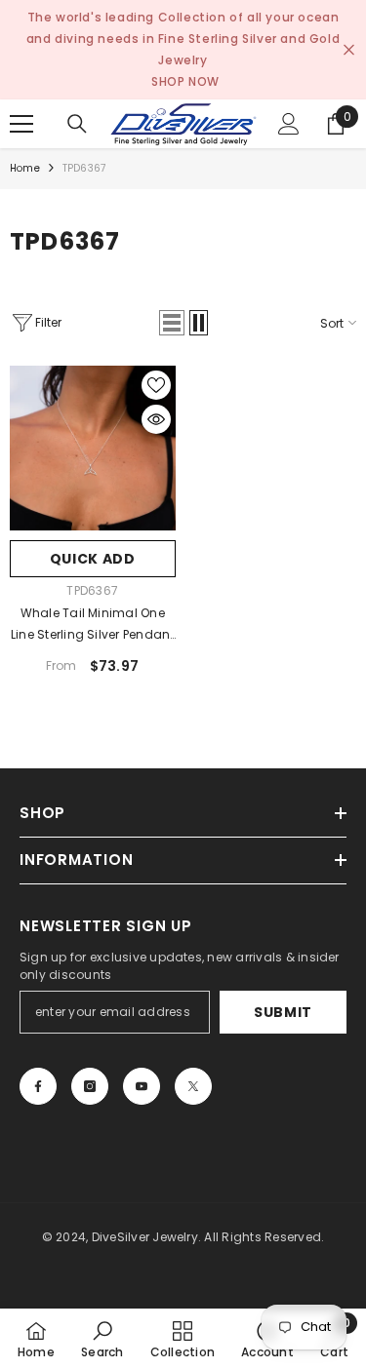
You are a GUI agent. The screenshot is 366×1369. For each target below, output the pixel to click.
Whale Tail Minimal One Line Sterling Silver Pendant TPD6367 (93, 625)
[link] (102, 1338)
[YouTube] (141, 1086)
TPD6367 (83, 168)
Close (349, 50)
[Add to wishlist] (156, 385)
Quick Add (93, 558)
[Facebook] (38, 1086)
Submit (283, 1012)
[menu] (21, 124)
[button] (171, 322)
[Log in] (289, 124)
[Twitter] (193, 1086)
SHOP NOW (185, 81)
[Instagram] (89, 1086)
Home (25, 168)
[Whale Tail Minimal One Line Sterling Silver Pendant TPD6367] (93, 448)
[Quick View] (156, 419)
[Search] (77, 124)
